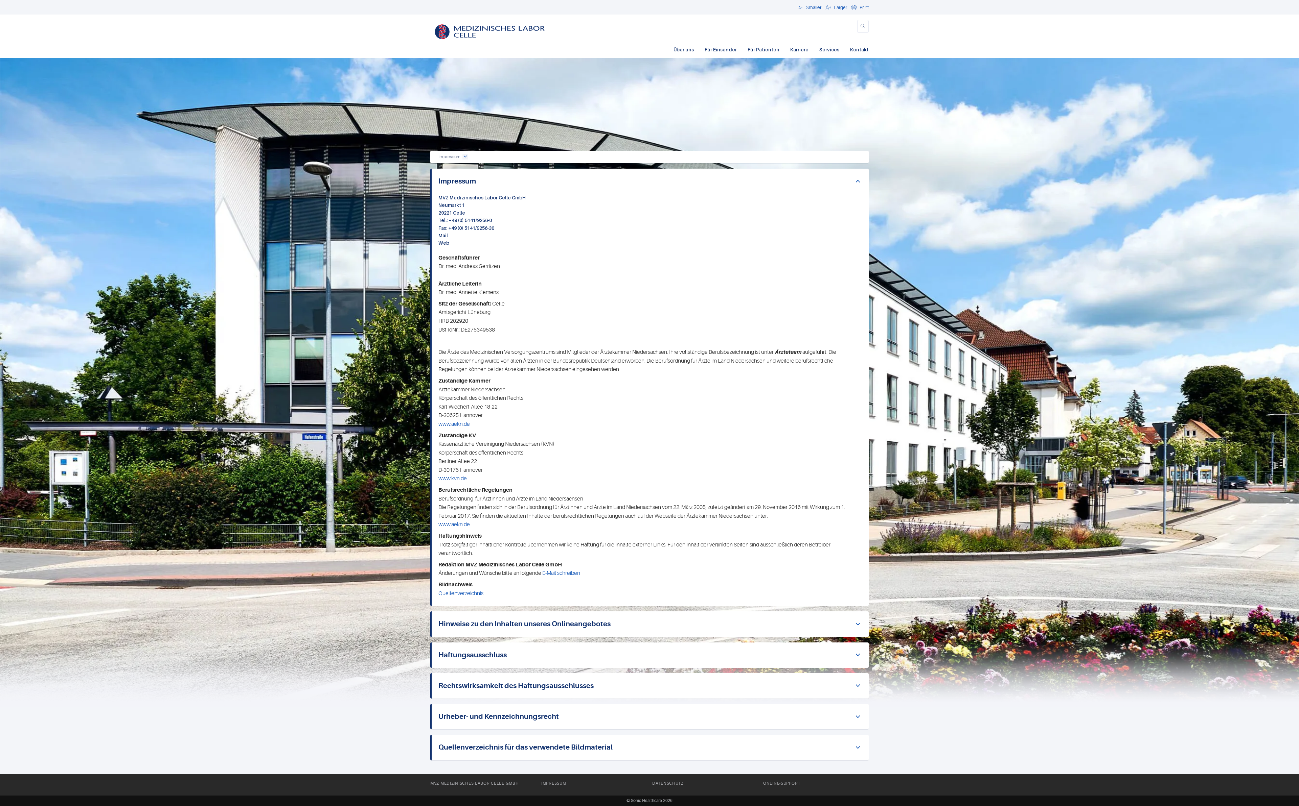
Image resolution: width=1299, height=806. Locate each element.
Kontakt (859, 49)
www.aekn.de (454, 424)
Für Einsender (721, 49)
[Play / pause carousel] (563, 133)
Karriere (799, 49)
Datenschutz (668, 783)
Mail (444, 235)
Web (444, 243)
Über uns (684, 49)
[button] (808, 7)
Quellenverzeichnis (460, 593)
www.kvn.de (452, 478)
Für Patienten (763, 49)
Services (829, 49)
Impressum (553, 783)
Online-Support (781, 783)
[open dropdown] (465, 157)
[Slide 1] (655, 133)
